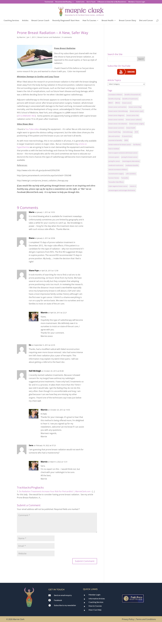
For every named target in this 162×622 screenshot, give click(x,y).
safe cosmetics (131, 174)
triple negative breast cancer (118, 186)
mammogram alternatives (131, 161)
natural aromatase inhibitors (118, 169)
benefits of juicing (114, 99)
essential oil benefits (115, 140)
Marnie (22, 37)
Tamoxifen (124, 178)
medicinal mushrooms (116, 165)
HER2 (126, 140)
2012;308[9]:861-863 (26, 115)
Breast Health (107, 21)
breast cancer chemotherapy (118, 111)
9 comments (67, 37)
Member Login (94, 594)
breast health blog (114, 132)
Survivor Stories (114, 178)
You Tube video (32, 129)
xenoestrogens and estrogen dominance (122, 190)
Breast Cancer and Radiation (48, 37)
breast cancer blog (135, 107)
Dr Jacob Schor (127, 136)
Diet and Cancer (146, 21)
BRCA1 (111, 103)
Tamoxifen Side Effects (116, 182)
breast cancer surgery (136, 124)
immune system (114, 157)
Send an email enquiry (63, 595)
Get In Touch (91, 2)
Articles (25, 21)
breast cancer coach (136, 111)
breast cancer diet (133, 115)
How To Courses (89, 21)
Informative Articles (97, 598)
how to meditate (114, 149)
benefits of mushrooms (130, 99)
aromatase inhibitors (115, 95)
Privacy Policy (128, 619)
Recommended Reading (63, 2)
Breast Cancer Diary (127, 21)
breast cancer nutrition (116, 120)
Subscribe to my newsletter (65, 605)
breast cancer (126, 103)
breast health (130, 128)
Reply (91, 214)
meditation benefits (132, 165)
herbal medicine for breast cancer (120, 144)
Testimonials (49, 2)
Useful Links (80, 2)
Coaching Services (11, 21)
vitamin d (133, 186)
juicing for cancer (114, 161)
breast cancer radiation (133, 120)
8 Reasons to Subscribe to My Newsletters (112, 2)
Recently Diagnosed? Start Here (65, 21)
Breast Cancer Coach (40, 21)
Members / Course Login (136, 2)
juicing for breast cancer (129, 157)
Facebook (58, 600)
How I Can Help (95, 610)
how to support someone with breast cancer (123, 153)
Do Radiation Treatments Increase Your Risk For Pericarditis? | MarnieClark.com (54, 491)
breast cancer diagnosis (116, 115)
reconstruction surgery (116, 174)
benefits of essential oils (133, 95)
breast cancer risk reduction (118, 124)
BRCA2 (117, 103)
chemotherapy (127, 132)
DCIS (136, 132)
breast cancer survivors (116, 128)
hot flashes (137, 144)
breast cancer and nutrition (117, 107)
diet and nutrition (114, 136)
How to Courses (95, 606)
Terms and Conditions (146, 619)
